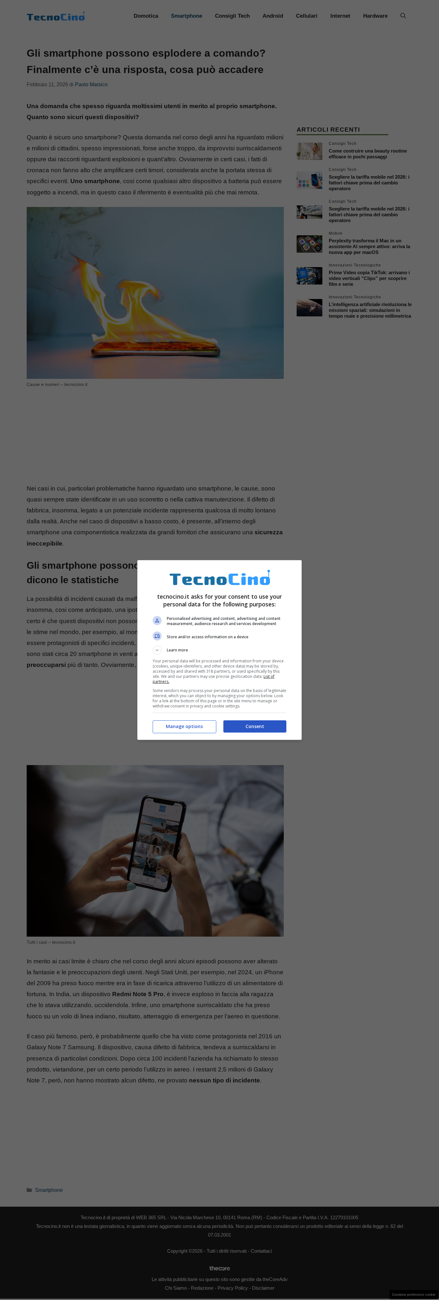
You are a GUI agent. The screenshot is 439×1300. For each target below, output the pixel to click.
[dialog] (219, 650)
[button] (219, 650)
